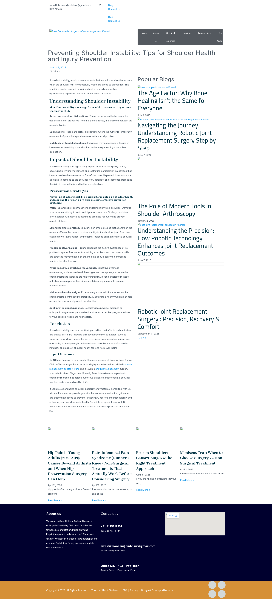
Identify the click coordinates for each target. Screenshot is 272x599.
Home (144, 33)
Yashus (171, 590)
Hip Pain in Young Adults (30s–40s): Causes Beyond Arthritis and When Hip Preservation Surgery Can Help (69, 466)
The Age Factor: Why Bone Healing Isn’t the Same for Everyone (172, 100)
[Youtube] (222, 594)
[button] (136, 13)
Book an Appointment (223, 37)
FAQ (124, 590)
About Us (156, 37)
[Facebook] (212, 585)
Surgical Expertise (170, 37)
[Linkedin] (212, 594)
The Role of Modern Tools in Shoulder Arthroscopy (174, 209)
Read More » (55, 500)
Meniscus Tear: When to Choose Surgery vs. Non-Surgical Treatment (202, 458)
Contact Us (114, 9)
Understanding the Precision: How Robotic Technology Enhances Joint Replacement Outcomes (176, 242)
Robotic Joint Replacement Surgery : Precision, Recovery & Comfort (179, 319)
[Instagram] (222, 585)
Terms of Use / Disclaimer (105, 590)
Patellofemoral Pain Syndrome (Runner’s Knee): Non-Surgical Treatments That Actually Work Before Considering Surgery (112, 466)
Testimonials (204, 33)
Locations (187, 33)
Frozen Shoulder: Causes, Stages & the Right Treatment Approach (154, 460)
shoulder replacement (107, 368)
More (239, 33)
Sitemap (134, 590)
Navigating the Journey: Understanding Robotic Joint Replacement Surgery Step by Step (177, 136)
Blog (110, 5)
